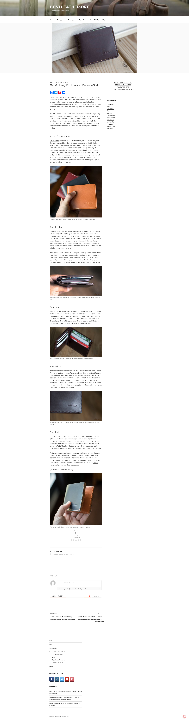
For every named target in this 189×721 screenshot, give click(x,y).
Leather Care (111, 122)
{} (83, 588)
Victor (65, 82)
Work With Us (94, 20)
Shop (104, 20)
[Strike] (67, 589)
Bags (108, 106)
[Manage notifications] (184, 716)
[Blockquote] (75, 589)
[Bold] (59, 589)
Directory (71, 20)
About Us (82, 20)
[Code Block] (78, 589)
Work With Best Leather (57, 652)
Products (60, 20)
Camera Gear (111, 115)
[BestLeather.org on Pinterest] (72, 679)
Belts (108, 111)
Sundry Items (111, 126)
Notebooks (110, 120)
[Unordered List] (72, 589)
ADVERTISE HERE (123, 87)
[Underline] (64, 589)
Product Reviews (57, 654)
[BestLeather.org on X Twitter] (62, 679)
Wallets (109, 113)
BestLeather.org (70, 7)
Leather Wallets (60, 551)
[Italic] (61, 589)
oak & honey (64, 554)
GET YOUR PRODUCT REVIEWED (123, 89)
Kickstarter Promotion (59, 660)
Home (52, 20)
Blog (50, 644)
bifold (55, 554)
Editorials (110, 128)
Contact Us (53, 648)
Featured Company (58, 663)
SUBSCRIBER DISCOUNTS (123, 82)
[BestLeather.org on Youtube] (67, 679)
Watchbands (111, 117)
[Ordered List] (70, 589)
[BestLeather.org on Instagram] (57, 679)
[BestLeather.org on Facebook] (51, 679)
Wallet (72, 554)
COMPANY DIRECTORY (123, 85)
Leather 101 (111, 104)
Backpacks (110, 109)
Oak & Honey (54, 141)
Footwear (110, 124)
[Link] (81, 589)
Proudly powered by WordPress (59, 716)
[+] (86, 588)
